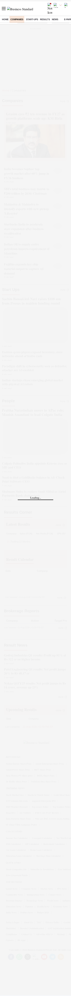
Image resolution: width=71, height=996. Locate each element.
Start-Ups (32, 19)
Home (5, 19)
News (55, 19)
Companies (16, 19)
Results (45, 19)
